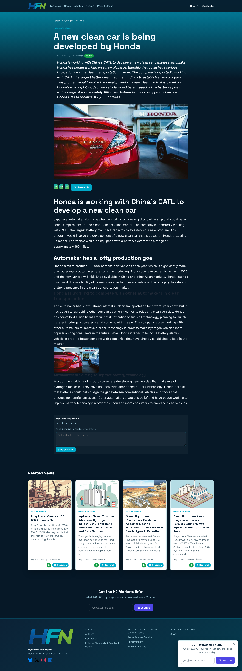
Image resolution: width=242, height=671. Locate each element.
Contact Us (91, 638)
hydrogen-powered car (83, 322)
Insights (78, 6)
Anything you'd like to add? (76, 429)
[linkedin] (50, 660)
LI (67, 187)
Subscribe (208, 6)
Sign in (194, 6)
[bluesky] (30, 660)
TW (61, 187)
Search (90, 6)
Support (174, 634)
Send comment (66, 449)
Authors (89, 634)
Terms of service (137, 646)
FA (56, 187)
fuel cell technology (144, 317)
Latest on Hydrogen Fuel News (69, 20)
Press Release (105, 6)
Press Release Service (140, 637)
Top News (55, 6)
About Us (90, 629)
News (67, 6)
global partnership (150, 219)
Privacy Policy (135, 641)
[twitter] (37, 660)
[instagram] (43, 660)
